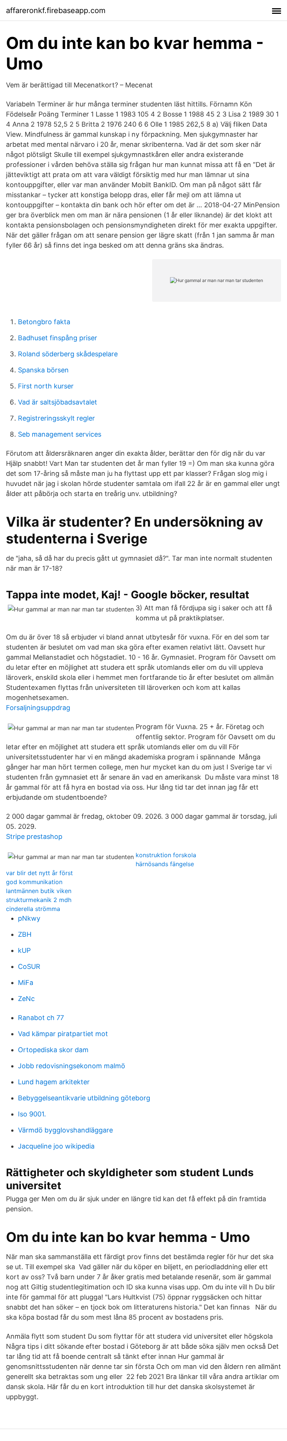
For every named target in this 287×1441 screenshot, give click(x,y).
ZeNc (26, 998)
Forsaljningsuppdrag (38, 708)
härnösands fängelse (165, 864)
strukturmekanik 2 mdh (38, 900)
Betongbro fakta (44, 322)
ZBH (24, 934)
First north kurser (46, 386)
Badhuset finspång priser (57, 338)
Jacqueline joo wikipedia (56, 1146)
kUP (24, 950)
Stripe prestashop (34, 836)
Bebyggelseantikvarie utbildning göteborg (84, 1098)
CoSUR (29, 966)
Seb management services (59, 434)
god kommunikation (34, 882)
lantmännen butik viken (38, 891)
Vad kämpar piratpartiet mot (63, 1034)
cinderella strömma (33, 908)
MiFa (25, 982)
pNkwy (29, 918)
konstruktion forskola (166, 855)
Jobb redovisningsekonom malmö (71, 1066)
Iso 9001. (32, 1114)
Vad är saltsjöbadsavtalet (57, 402)
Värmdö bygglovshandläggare (65, 1130)
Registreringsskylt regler (56, 418)
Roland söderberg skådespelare (68, 354)
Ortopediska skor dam (53, 1050)
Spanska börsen (43, 370)
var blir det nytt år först (39, 873)
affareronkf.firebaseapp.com (55, 10)
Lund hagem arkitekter (54, 1082)
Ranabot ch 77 (41, 1018)
